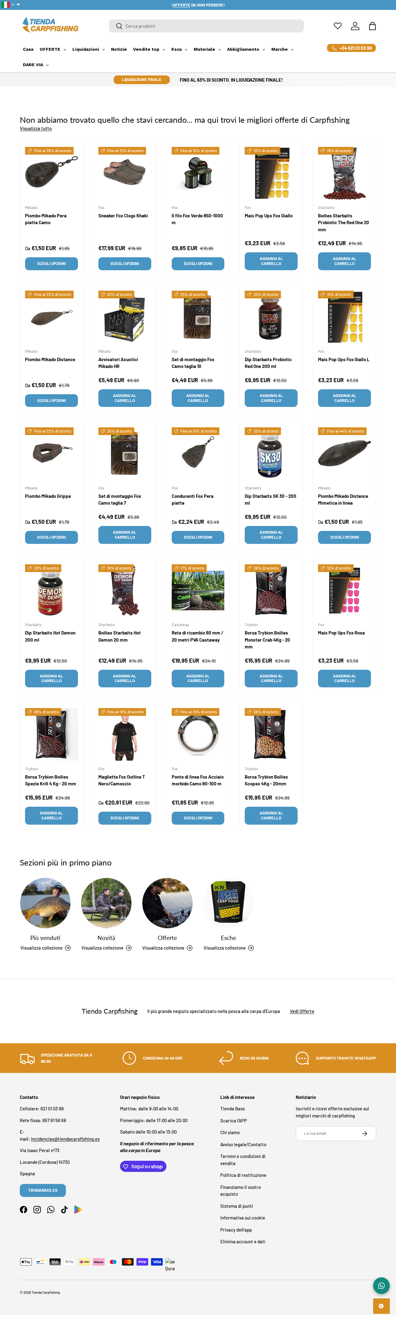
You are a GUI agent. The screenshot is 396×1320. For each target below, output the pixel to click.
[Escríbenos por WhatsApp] (381, 1285)
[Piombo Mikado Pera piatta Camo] (51, 173)
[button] (372, 26)
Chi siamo (230, 1132)
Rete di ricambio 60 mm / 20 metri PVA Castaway (197, 636)
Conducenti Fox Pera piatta (192, 499)
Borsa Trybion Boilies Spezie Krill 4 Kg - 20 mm (50, 780)
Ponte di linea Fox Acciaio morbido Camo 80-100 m (198, 780)
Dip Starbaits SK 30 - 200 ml (270, 499)
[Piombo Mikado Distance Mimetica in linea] (344, 453)
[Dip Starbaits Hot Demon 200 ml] (51, 590)
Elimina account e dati (242, 1242)
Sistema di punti (236, 1206)
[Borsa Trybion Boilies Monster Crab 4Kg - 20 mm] (271, 590)
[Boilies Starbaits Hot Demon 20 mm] (124, 590)
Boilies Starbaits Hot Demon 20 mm (119, 636)
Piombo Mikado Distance (50, 359)
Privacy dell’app (236, 1229)
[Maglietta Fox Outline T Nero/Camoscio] (124, 734)
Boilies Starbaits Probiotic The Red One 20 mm (343, 222)
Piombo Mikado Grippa (48, 496)
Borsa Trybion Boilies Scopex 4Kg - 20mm (266, 780)
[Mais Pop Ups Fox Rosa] (344, 590)
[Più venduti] (45, 903)
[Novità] (106, 903)
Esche (228, 937)
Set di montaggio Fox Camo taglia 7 (119, 499)
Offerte (167, 937)
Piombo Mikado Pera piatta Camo (46, 219)
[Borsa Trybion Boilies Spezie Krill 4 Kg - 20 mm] (51, 734)
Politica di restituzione (243, 1175)
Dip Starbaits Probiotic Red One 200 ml (268, 363)
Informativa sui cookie (242, 1218)
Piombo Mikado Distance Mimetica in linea (343, 499)
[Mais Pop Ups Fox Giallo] (271, 173)
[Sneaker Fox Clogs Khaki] (124, 173)
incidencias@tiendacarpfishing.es (65, 1139)
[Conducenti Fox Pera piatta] (198, 453)
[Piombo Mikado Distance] (51, 317)
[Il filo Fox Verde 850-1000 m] (198, 173)
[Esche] (228, 903)
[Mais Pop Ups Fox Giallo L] (344, 317)
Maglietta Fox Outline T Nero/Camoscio (121, 780)
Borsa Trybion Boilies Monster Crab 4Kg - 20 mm (267, 639)
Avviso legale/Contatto (243, 1144)
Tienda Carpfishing (46, 1292)
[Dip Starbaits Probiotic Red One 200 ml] (271, 317)
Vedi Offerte (302, 1011)
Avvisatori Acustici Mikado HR (118, 363)
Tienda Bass (232, 1109)
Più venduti (45, 937)
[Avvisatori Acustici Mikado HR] (124, 317)
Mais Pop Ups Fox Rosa (341, 632)
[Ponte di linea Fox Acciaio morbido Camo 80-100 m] (198, 734)
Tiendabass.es (43, 1190)
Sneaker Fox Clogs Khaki (123, 215)
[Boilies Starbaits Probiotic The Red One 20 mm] (344, 173)
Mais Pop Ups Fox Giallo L (344, 359)
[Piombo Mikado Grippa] (51, 453)
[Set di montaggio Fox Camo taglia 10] (198, 317)
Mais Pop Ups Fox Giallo (269, 215)
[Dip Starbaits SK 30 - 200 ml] (271, 453)
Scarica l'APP (233, 1120)
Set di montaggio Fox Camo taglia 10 (193, 363)
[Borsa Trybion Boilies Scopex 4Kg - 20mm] (271, 734)
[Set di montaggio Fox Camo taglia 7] (124, 453)
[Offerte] (167, 903)
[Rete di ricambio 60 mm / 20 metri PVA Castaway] (198, 590)
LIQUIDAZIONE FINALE (141, 79)
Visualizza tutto (36, 128)
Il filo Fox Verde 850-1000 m (197, 219)
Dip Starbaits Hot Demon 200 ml (50, 636)
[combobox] (206, 25)
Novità (106, 937)
